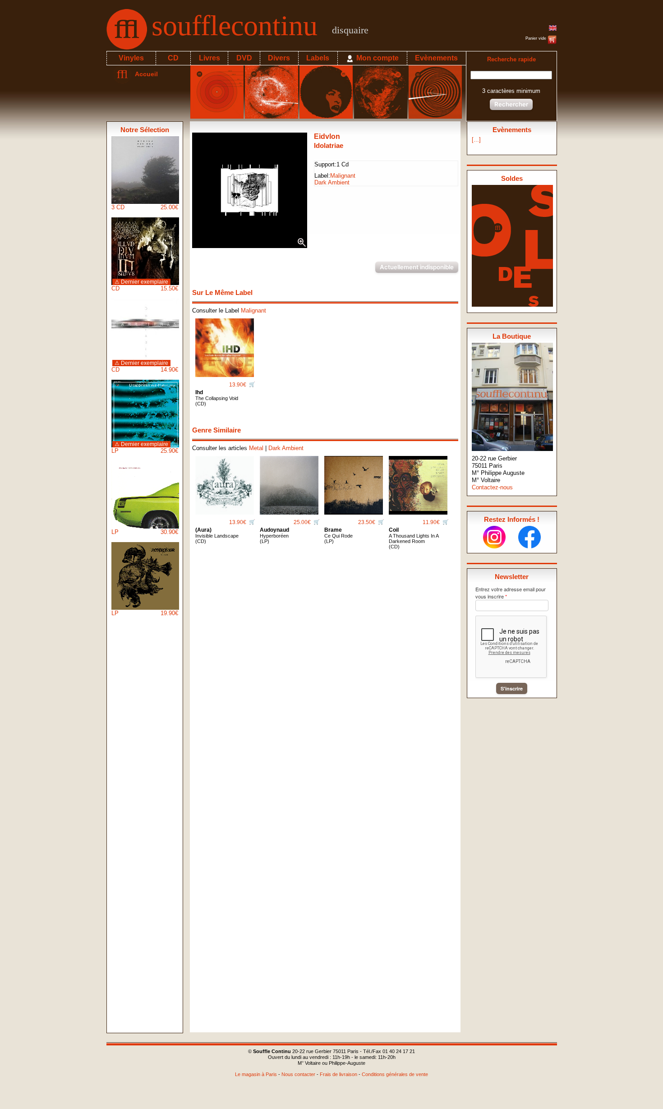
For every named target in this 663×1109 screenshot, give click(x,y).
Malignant (342, 175)
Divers (279, 58)
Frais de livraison (338, 1074)
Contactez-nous (492, 487)
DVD (244, 58)
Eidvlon (327, 136)
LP (144, 447)
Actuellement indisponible (417, 267)
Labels (317, 58)
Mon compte (377, 58)
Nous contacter (298, 1074)
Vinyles (131, 58)
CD (173, 58)
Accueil (144, 74)
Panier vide (536, 38)
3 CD (144, 207)
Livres (209, 58)
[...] (476, 139)
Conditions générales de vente (395, 1074)
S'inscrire (512, 688)
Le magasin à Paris (256, 1074)
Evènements (436, 58)
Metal (256, 448)
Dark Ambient (332, 182)
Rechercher (511, 104)
